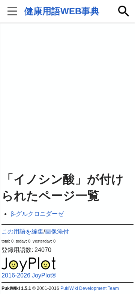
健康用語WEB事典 (61, 11)
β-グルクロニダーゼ (37, 214)
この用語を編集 (23, 231)
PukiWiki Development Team (89, 288)
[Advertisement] (67, 97)
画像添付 (57, 231)
